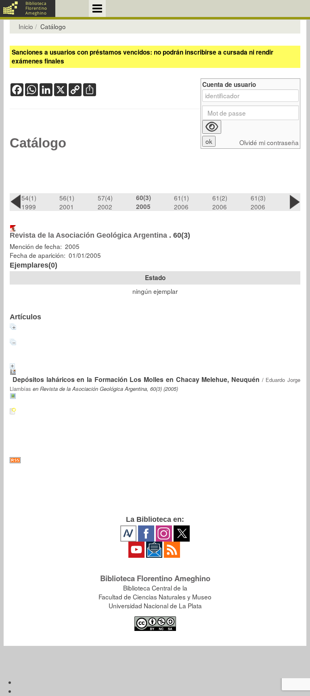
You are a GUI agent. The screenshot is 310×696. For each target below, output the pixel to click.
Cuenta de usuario (229, 84)
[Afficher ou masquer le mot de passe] (211, 127)
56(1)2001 (66, 202)
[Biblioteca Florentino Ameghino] (27, 8)
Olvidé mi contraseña (269, 142)
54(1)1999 (28, 202)
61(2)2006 (219, 202)
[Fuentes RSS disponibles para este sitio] (155, 460)
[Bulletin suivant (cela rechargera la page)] (294, 201)
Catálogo (38, 143)
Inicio (26, 26)
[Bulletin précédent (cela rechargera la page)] (15, 201)
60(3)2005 (143, 202)
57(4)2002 (105, 202)
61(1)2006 (181, 202)
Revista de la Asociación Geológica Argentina (88, 235)
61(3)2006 (258, 202)
